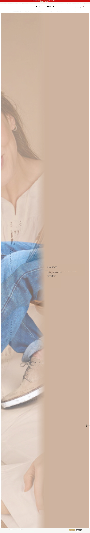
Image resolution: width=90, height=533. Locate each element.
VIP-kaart (18, 3)
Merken (67, 11)
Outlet (75, 11)
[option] (45, 272)
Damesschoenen (28, 11)
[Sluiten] (56, 1)
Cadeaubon (22, 3)
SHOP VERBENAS (51, 277)
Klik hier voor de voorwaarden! (44, 1)
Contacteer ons (28, 3)
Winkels (11, 3)
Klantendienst (7, 3)
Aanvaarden (72, 530)
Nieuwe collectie (17, 11)
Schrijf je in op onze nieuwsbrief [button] (79, 3)
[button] (76, 7)
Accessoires (59, 11)
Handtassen (49, 11)
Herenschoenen (39, 11)
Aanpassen (78, 530)
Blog (14, 3)
